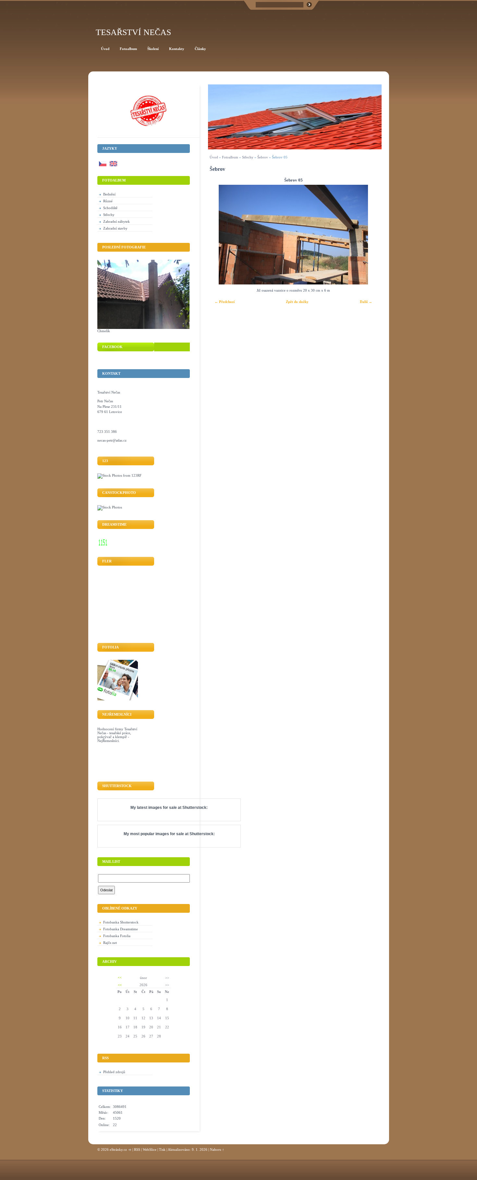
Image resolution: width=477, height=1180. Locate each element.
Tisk (162, 1149)
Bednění (109, 194)
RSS (137, 1149)
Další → (366, 302)
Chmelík (103, 331)
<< (120, 977)
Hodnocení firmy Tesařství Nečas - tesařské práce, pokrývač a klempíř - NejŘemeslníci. (117, 735)
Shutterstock (194, 807)
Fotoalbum (230, 157)
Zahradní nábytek (116, 221)
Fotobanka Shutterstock (121, 922)
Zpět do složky (297, 302)
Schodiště (110, 208)
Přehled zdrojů (114, 1072)
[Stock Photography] (109, 507)
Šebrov (262, 157)
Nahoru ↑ (217, 1149)
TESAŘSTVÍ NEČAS (133, 32)
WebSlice (149, 1149)
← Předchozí (224, 302)
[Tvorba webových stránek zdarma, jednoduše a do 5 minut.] (130, 1150)
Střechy (247, 157)
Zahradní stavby (115, 228)
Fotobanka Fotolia (116, 936)
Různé (108, 201)
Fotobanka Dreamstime (120, 929)
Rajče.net (110, 943)
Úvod (214, 157)
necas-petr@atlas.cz (112, 440)
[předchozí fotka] (218, 234)
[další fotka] (368, 234)
